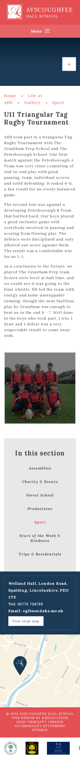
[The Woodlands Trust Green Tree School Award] (32, 748)
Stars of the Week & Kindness (39, 538)
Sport (58, 102)
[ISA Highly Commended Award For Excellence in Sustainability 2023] (58, 748)
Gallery (32, 102)
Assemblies (40, 468)
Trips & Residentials (40, 554)
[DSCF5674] (40, 388)
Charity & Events (40, 481)
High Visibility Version (40, 722)
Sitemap (40, 730)
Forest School (40, 495)
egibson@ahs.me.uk (43, 610)
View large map (25, 621)
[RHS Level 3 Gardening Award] (10, 748)
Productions (40, 508)
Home (10, 95)
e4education (55, 718)
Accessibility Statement (40, 726)
